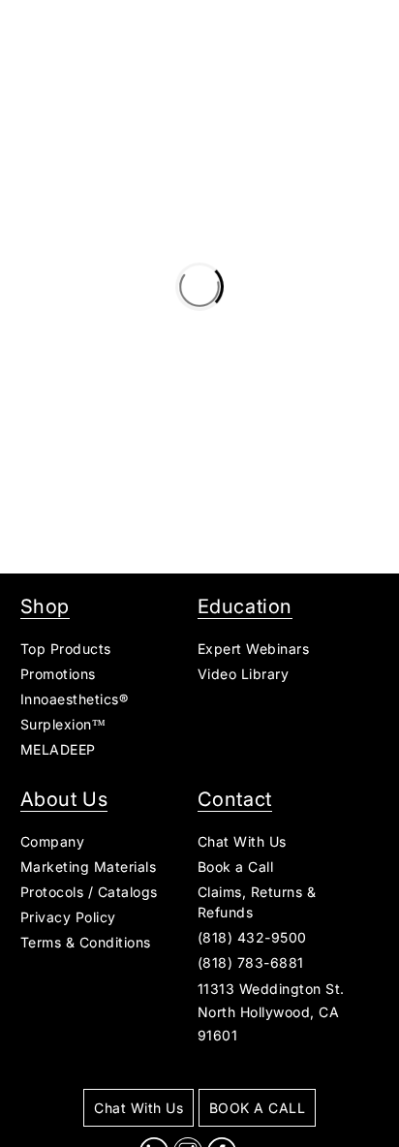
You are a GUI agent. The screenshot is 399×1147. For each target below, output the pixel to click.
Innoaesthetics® (74, 699)
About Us (64, 799)
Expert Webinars (254, 648)
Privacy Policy (68, 917)
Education (245, 606)
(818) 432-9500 (252, 937)
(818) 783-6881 (251, 962)
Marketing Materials (88, 866)
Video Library (244, 674)
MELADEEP (58, 749)
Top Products (65, 648)
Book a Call (236, 866)
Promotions (58, 674)
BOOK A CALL (257, 1108)
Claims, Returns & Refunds (257, 902)
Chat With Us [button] (242, 841)
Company (52, 841)
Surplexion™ (63, 724)
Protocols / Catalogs (89, 892)
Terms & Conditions (85, 942)
